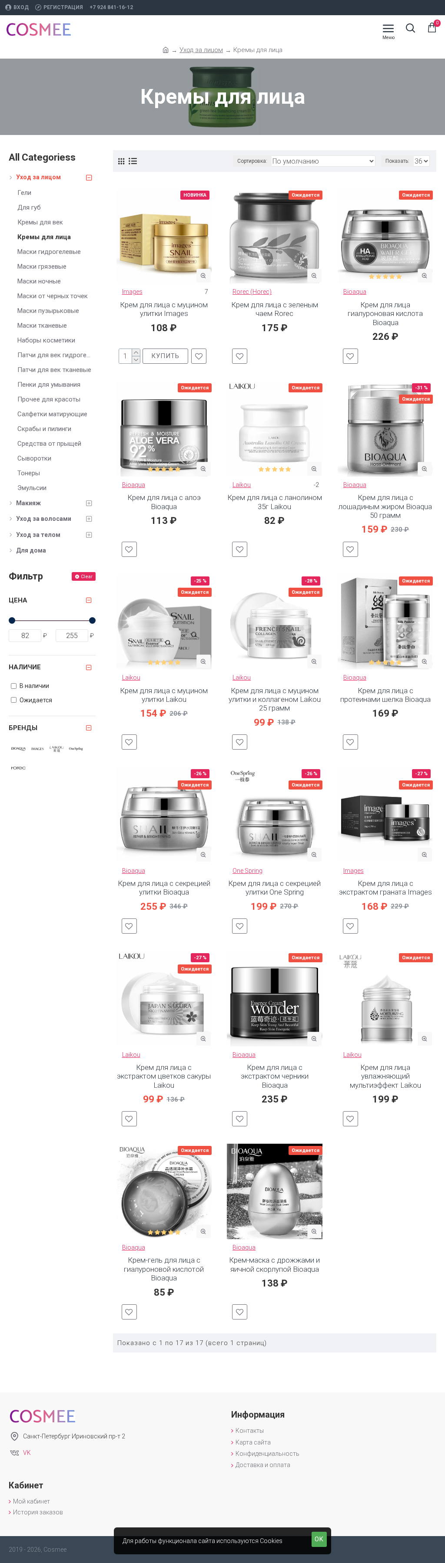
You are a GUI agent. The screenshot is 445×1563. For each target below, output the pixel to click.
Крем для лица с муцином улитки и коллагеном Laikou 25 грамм (275, 699)
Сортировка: (252, 161)
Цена (18, 600)
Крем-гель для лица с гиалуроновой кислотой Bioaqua (164, 1269)
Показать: (397, 161)
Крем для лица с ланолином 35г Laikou (274, 501)
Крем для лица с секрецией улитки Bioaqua (164, 887)
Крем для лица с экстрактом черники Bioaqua (275, 1076)
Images (132, 291)
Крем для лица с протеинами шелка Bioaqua (385, 695)
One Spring (247, 870)
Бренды (23, 728)
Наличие (25, 667)
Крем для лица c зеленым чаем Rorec (274, 309)
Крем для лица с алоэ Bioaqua (164, 501)
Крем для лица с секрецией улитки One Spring (274, 887)
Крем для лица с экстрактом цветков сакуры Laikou (164, 1076)
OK (319, 1539)
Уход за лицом (201, 50)
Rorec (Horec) (252, 291)
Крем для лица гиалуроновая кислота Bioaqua (385, 313)
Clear (87, 576)
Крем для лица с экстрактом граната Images (385, 887)
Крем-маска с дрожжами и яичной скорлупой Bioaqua (274, 1264)
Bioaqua (354, 291)
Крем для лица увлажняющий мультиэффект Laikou (385, 1076)
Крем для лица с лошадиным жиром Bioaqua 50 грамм (385, 506)
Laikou (241, 484)
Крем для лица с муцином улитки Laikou (164, 695)
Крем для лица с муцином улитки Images (164, 309)
